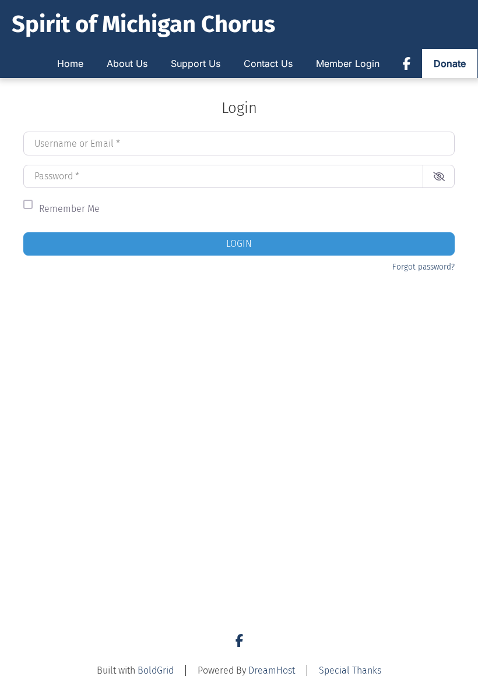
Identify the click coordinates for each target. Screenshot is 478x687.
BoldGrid (156, 670)
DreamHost (271, 670)
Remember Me (69, 208)
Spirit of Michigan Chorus (143, 24)
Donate (450, 63)
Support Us (195, 63)
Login (239, 243)
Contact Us (268, 63)
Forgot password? (423, 267)
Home (70, 63)
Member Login (347, 63)
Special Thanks (350, 670)
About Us (127, 63)
